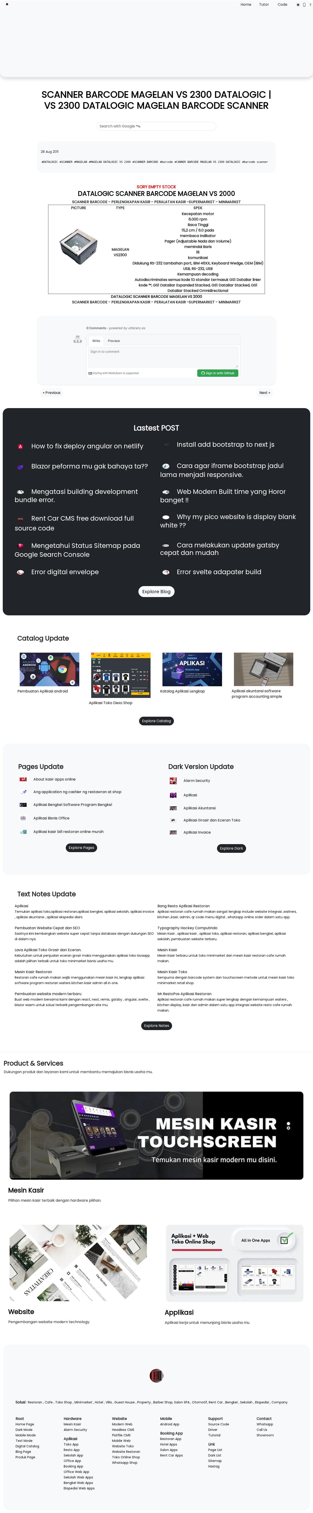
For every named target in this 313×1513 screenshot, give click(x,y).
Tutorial (214, 1435)
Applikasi (179, 1312)
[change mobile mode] (303, 5)
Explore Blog (156, 591)
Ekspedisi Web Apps (79, 1488)
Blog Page (23, 1451)
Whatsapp (265, 1424)
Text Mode (24, 1440)
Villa (109, 1402)
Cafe (49, 1402)
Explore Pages (81, 847)
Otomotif (199, 1402)
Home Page (25, 1424)
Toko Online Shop (126, 1457)
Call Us (262, 1429)
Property (144, 1402)
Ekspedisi (262, 1402)
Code (282, 4)
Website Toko (123, 1446)
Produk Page (25, 1457)
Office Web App (76, 1472)
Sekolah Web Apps (78, 1477)
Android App (169, 1424)
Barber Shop (163, 1402)
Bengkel (231, 1402)
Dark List (214, 1455)
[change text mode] (309, 5)
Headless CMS (123, 1429)
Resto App (72, 1450)
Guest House (124, 1402)
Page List (215, 1450)
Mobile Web (121, 1440)
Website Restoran (126, 1451)
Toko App (71, 1444)
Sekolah (246, 1402)
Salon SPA (181, 1402)
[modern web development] (78, 1262)
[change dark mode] (297, 5)
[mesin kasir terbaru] (156, 1135)
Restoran (35, 1402)
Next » (264, 392)
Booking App (73, 1466)
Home (246, 4)
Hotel (99, 1402)
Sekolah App (73, 1455)
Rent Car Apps (171, 1455)
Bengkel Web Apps (78, 1483)
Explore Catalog (156, 721)
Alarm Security (75, 1429)
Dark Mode (24, 1429)
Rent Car (216, 1402)
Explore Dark (231, 848)
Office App (72, 1461)
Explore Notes (156, 1025)
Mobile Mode (26, 1435)
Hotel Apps (168, 1444)
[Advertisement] (156, 42)
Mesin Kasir (26, 1190)
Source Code (218, 1424)
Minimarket (83, 1402)
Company (280, 1402)
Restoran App (170, 1439)
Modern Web (122, 1424)
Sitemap (215, 1461)
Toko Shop (63, 1402)
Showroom (265, 1435)
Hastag (214, 1466)
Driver (212, 1429)
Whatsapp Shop (124, 1462)
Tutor (264, 4)
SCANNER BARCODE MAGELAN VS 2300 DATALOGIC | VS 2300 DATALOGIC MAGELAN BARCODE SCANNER (156, 100)
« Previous (51, 392)
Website (21, 1311)
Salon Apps (169, 1450)
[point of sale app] (235, 1263)
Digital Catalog (27, 1446)
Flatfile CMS (121, 1435)
